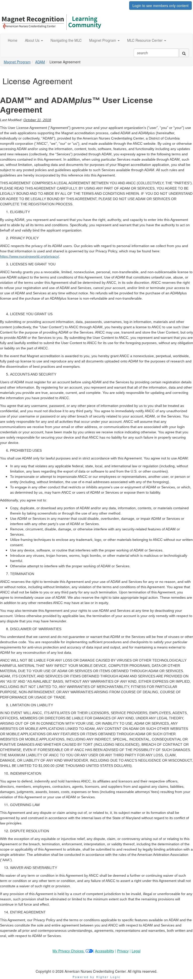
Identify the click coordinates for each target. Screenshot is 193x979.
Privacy (123, 950)
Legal (136, 950)
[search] (184, 53)
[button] (34, 40)
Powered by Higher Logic (97, 977)
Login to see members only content (160, 5)
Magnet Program (17, 61)
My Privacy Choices (69, 950)
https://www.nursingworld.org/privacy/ (29, 256)
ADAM (40, 61)
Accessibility (104, 950)
